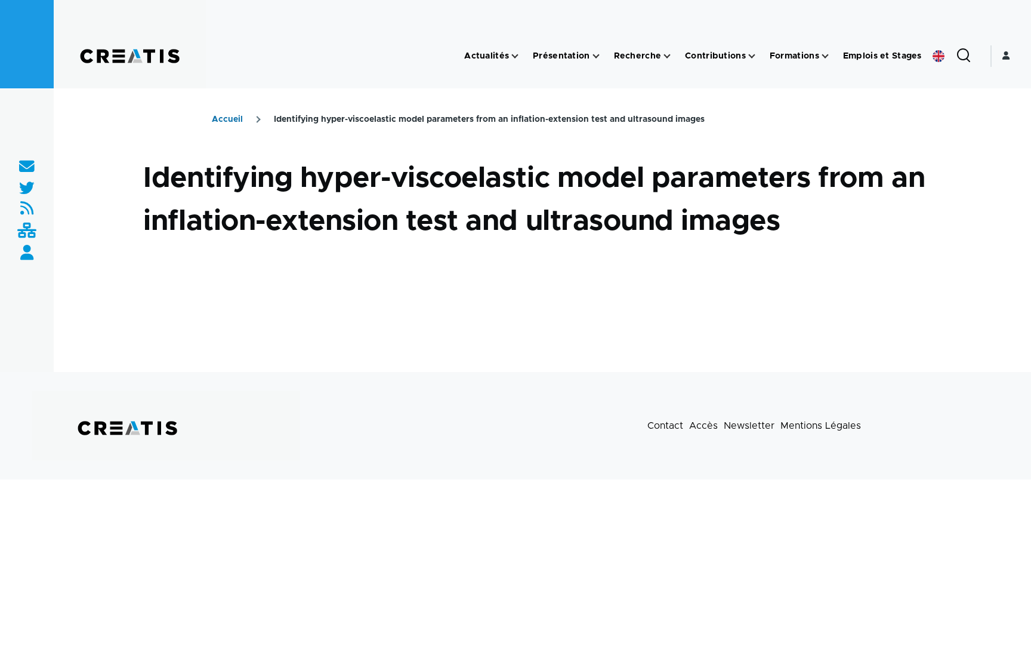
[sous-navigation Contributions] (752, 56)
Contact (665, 426)
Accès (703, 426)
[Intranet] (26, 231)
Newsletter (749, 426)
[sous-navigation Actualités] (515, 56)
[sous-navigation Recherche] (667, 56)
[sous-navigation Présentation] (596, 56)
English (938, 56)
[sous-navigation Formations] (825, 56)
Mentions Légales (820, 426)
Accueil (227, 119)
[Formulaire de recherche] (963, 56)
